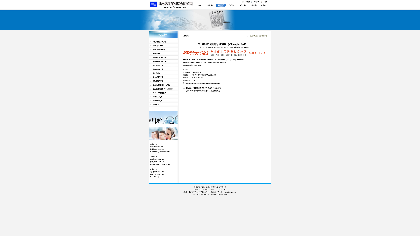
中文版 (248, 2)
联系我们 (264, 5)
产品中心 (232, 5)
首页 (199, 5)
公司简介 (210, 5)
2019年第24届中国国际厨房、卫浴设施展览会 (204, 91)
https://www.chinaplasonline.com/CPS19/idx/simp (206, 83)
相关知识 (243, 5)
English (256, 2)
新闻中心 (221, 5)
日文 (265, 2)
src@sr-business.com (163, 152)
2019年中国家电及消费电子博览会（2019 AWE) (205, 88)
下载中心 (253, 5)
